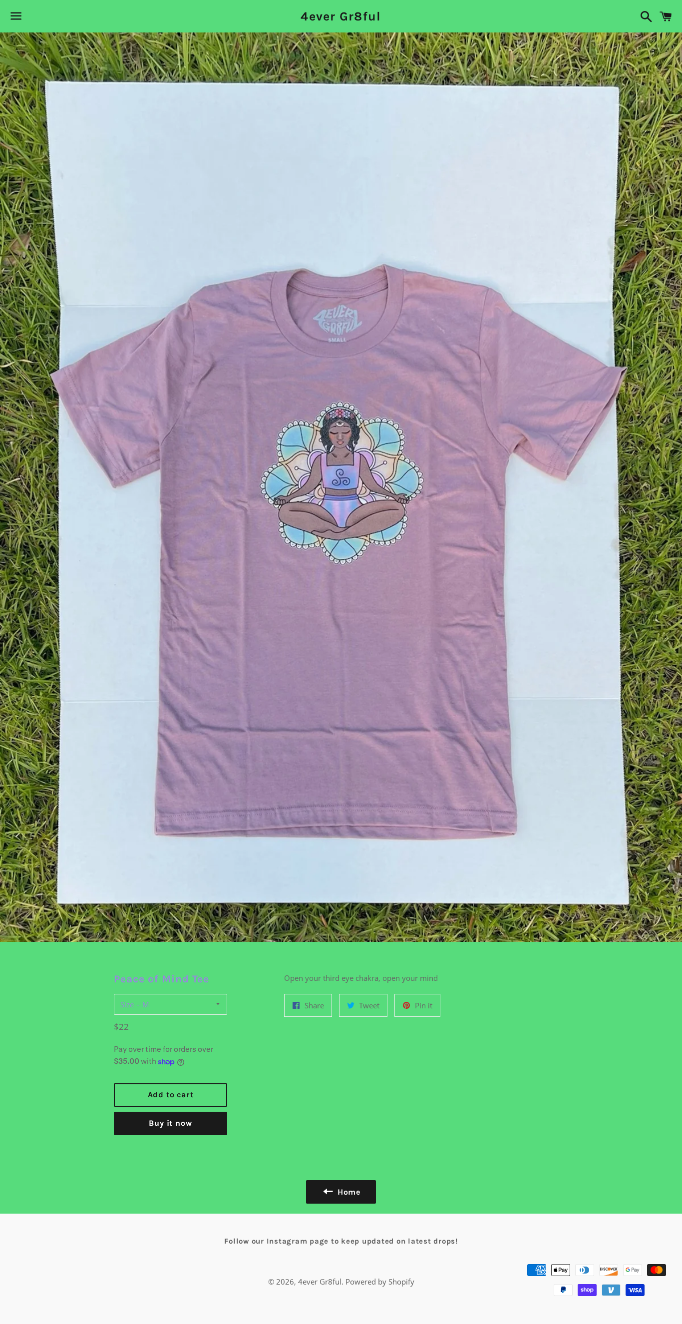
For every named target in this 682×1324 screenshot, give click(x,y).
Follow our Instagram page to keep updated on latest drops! (341, 1241)
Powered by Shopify (379, 1282)
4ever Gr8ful (341, 16)
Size (127, 1004)
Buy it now (170, 1123)
